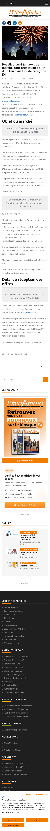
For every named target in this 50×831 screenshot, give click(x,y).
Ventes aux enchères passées (16, 709)
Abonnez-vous (26, 460)
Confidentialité (10, 639)
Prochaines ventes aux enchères (18, 705)
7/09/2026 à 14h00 (28, 563)
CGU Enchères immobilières (16, 716)
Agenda (6, 523)
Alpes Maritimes (11, 743)
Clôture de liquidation (13, 671)
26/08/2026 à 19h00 (29, 532)
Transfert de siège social (15, 678)
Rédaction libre (10, 685)
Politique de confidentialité (37, 794)
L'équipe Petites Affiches (14, 629)
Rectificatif (9, 681)
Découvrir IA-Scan (26, 504)
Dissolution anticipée (13, 667)
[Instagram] (14, 3)
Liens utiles (9, 632)
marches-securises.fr (24, 115)
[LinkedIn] (10, 3)
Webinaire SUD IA (28, 566)
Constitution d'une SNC (14, 663)
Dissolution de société (14, 770)
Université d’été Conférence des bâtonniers (27, 537)
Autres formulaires (12, 689)
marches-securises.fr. (32, 312)
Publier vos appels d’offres (15, 730)
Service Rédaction (12, 79)
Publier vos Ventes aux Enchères (18, 713)
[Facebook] (7, 3)
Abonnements (10, 614)
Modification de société (14, 767)
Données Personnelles (14, 636)
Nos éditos (8, 787)
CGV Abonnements (12, 643)
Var (5, 746)
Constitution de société (14, 763)
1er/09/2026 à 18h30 (29, 549)
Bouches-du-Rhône (12, 750)
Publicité (8, 621)
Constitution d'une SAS (14, 660)
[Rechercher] (45, 379)
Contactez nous (11, 625)
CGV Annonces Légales (14, 692)
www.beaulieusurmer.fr (12, 101)
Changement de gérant (14, 674)
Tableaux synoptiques (13, 611)
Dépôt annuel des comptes (15, 774)
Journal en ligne (11, 607)
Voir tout (44, 367)
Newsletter (9, 618)
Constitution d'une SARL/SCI (16, 656)
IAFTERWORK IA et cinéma (29, 553)
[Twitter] (4, 3)
